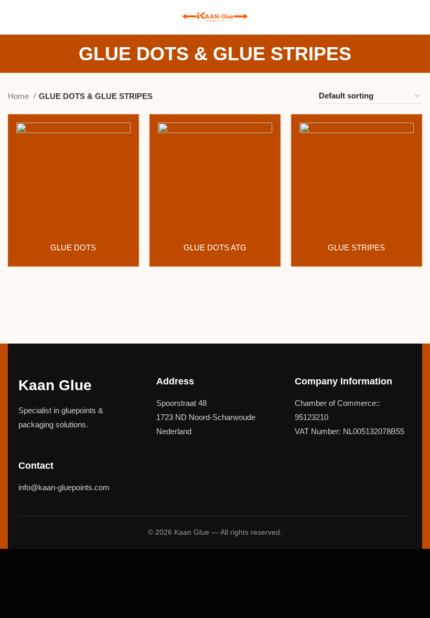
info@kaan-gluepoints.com (64, 487)
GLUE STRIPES (356, 247)
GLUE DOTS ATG (215, 247)
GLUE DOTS (73, 247)
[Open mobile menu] (12, 17)
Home (19, 96)
